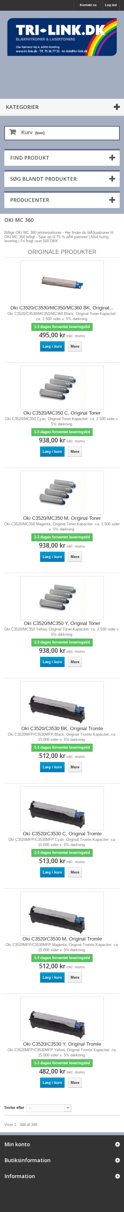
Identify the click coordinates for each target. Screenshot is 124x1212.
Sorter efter (14, 1107)
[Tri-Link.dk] (62, 37)
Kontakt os (88, 5)
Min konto (17, 1144)
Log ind (111, 5)
